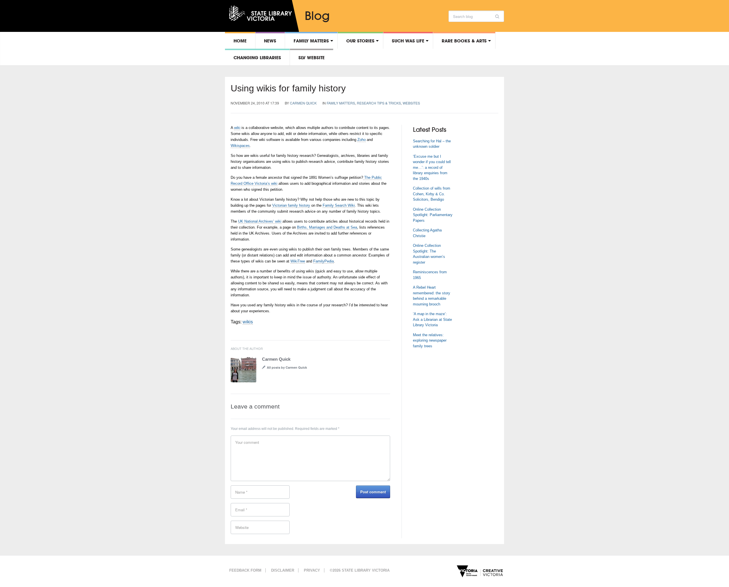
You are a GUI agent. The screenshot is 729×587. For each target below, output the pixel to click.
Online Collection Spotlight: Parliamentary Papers (432, 215)
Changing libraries (257, 57)
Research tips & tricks (379, 102)
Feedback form (245, 570)
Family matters (311, 41)
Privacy (312, 570)
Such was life (408, 41)
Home (240, 41)
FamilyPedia (323, 261)
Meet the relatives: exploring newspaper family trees (430, 340)
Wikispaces (240, 145)
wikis (248, 321)
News (270, 41)
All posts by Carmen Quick (287, 367)
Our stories (360, 41)
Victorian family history (291, 205)
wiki (237, 128)
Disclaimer (282, 570)
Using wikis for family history (288, 88)
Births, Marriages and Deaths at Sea (327, 227)
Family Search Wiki (339, 205)
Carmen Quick (303, 102)
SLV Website (311, 57)
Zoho (361, 139)
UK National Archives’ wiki (259, 221)
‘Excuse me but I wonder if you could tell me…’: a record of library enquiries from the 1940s (432, 167)
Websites (411, 102)
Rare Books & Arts (464, 41)
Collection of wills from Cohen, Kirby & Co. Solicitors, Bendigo (431, 194)
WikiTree (297, 261)
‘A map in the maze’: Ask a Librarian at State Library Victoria (432, 319)
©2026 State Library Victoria (360, 570)
